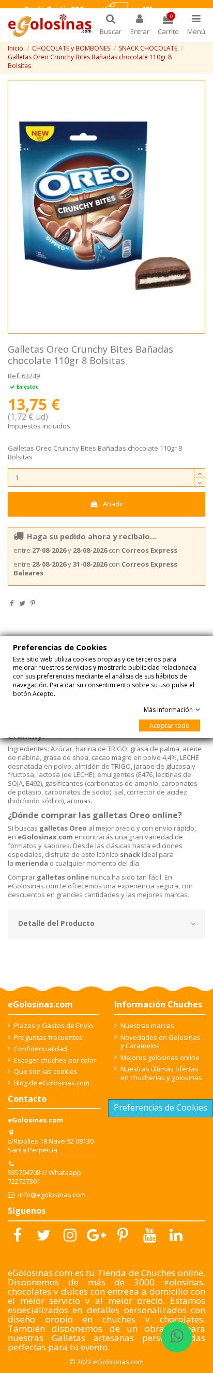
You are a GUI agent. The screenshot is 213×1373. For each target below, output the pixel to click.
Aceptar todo (169, 725)
